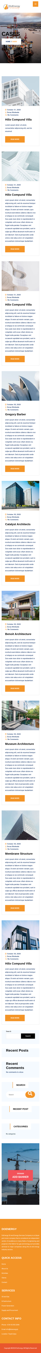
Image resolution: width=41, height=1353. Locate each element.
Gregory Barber (15, 414)
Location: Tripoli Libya (9, 1334)
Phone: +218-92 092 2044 (10, 1325)
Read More (15, 139)
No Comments (12, 115)
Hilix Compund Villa (18, 119)
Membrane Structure (19, 853)
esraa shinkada (13, 112)
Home (4, 1264)
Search (8, 1031)
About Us (5, 1269)
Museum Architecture (19, 744)
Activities (5, 1273)
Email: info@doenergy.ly (10, 1329)
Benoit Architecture (18, 634)
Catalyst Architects (18, 524)
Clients (4, 1278)
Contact (4, 1282)
